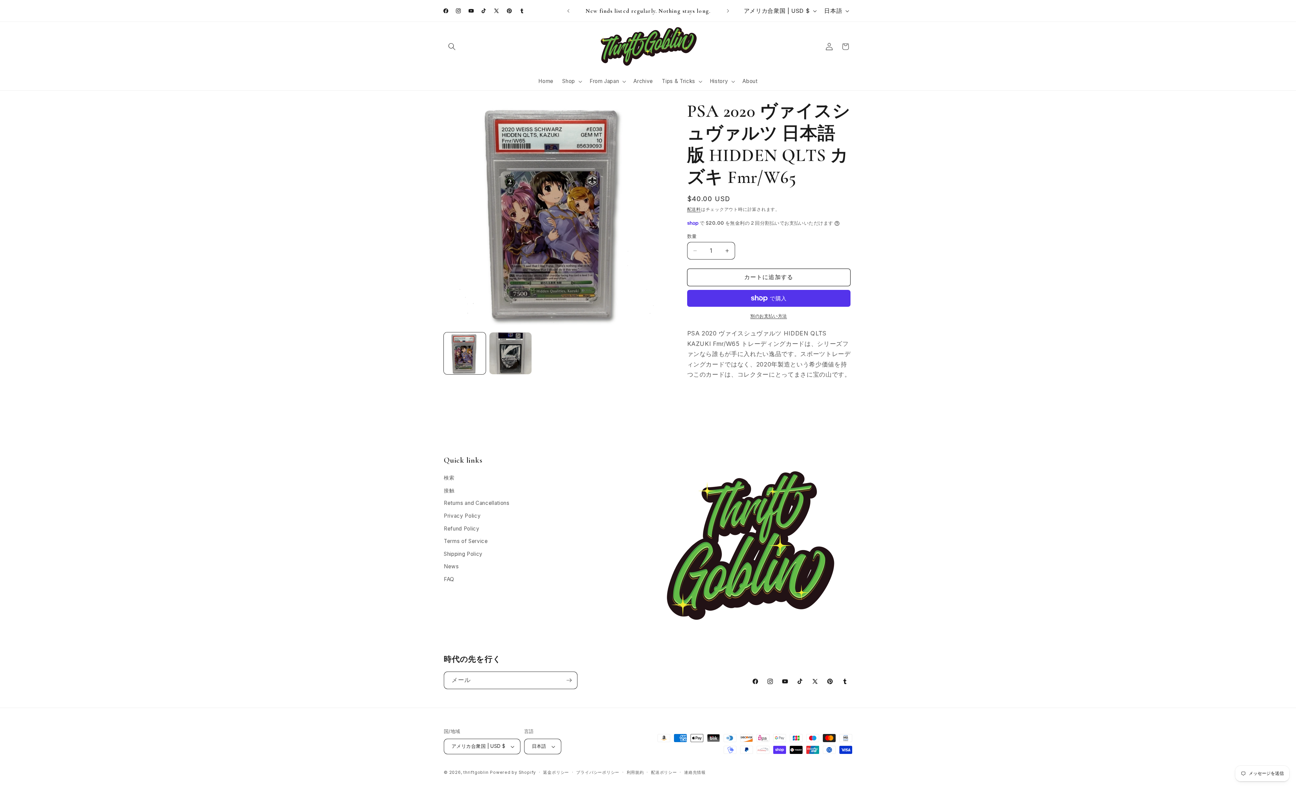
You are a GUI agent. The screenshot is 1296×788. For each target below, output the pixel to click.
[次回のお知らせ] (728, 11)
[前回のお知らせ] (568, 11)
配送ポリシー (664, 772)
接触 (449, 490)
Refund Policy (462, 528)
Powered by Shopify (513, 772)
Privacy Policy (462, 516)
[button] (452, 46)
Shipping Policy (463, 554)
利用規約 (635, 772)
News (451, 566)
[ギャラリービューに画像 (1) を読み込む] (465, 353)
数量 (692, 236)
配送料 (694, 209)
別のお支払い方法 (768, 316)
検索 (449, 477)
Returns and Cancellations (477, 503)
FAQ (449, 579)
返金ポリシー (556, 772)
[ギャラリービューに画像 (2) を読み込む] (510, 353)
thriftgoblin (475, 772)
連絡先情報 (695, 772)
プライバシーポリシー (597, 772)
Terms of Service (466, 541)
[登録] (569, 680)
